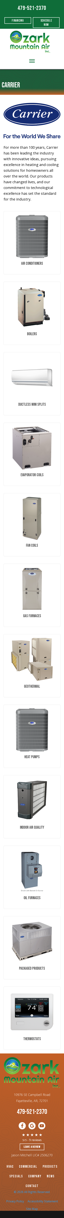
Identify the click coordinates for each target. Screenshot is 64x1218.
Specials (16, 1176)
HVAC (10, 1166)
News (51, 1176)
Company (34, 1176)
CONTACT (32, 1186)
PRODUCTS (50, 1166)
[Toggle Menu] (32, 61)
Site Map (32, 1209)
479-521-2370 (32, 8)
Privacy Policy (15, 1201)
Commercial (28, 1166)
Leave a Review (32, 1147)
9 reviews (35, 1140)
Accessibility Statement (43, 1201)
